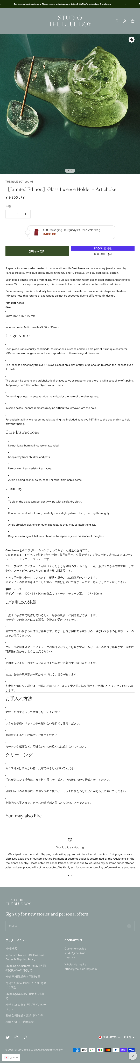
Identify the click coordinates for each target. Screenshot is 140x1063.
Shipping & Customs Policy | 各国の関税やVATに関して (25, 968)
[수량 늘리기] (25, 214)
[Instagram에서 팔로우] (16, 1037)
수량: (8, 206)
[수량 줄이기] (11, 214)
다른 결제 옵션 (103, 254)
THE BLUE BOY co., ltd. (19, 181)
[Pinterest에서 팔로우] (25, 1037)
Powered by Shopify (51, 1049)
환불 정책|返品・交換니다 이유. (24, 1015)
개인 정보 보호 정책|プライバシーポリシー (25, 1007)
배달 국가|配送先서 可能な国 (22, 976)
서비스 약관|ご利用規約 (19, 1022)
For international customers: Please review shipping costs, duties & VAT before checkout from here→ (57, 4)
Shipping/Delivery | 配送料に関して (25, 996)
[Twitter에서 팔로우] (7, 1037)
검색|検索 (11, 948)
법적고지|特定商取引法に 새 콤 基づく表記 (25, 985)
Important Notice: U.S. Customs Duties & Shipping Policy (24, 957)
